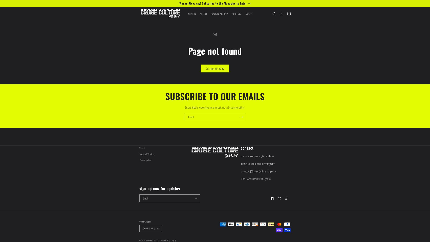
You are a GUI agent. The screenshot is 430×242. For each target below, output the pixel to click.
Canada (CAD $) (149, 228)
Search (142, 148)
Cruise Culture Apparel (154, 240)
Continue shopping (215, 68)
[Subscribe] (241, 117)
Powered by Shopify (169, 240)
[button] (274, 13)
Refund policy (145, 160)
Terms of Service (146, 154)
